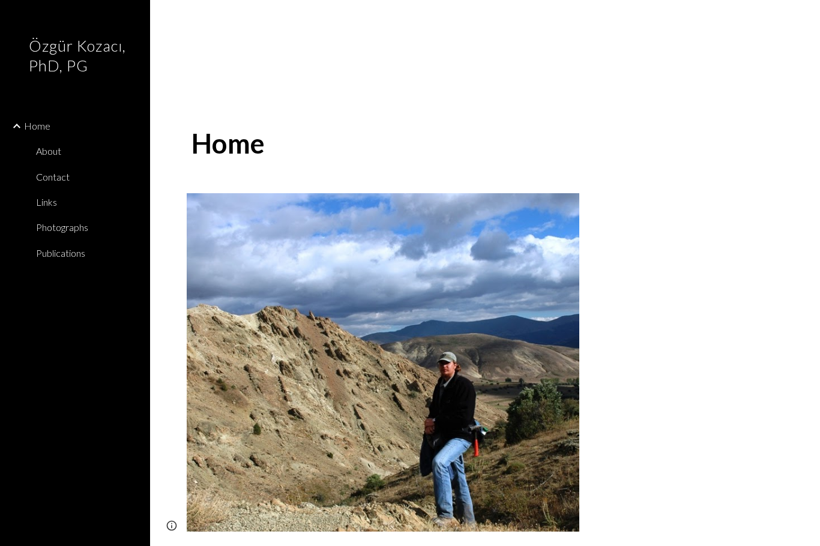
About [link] (48, 151)
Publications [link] (60, 253)
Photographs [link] (62, 227)
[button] (805, 16)
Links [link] (46, 202)
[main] (383, 143)
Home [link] (37, 125)
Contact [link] (53, 176)
